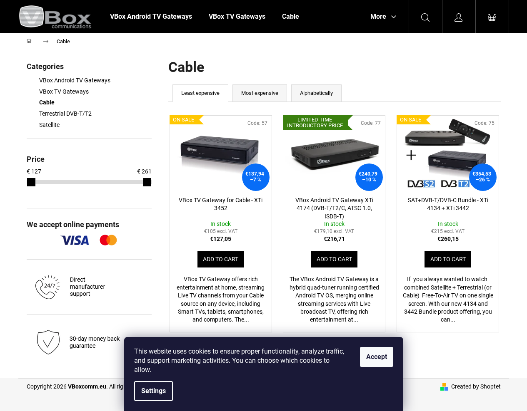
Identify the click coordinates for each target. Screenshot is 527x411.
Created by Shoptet (476, 386)
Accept (376, 357)
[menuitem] (151, 16)
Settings (153, 391)
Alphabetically (316, 93)
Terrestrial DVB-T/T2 (65, 113)
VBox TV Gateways (64, 91)
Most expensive (259, 93)
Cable (47, 102)
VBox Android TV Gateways (74, 80)
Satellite (49, 124)
